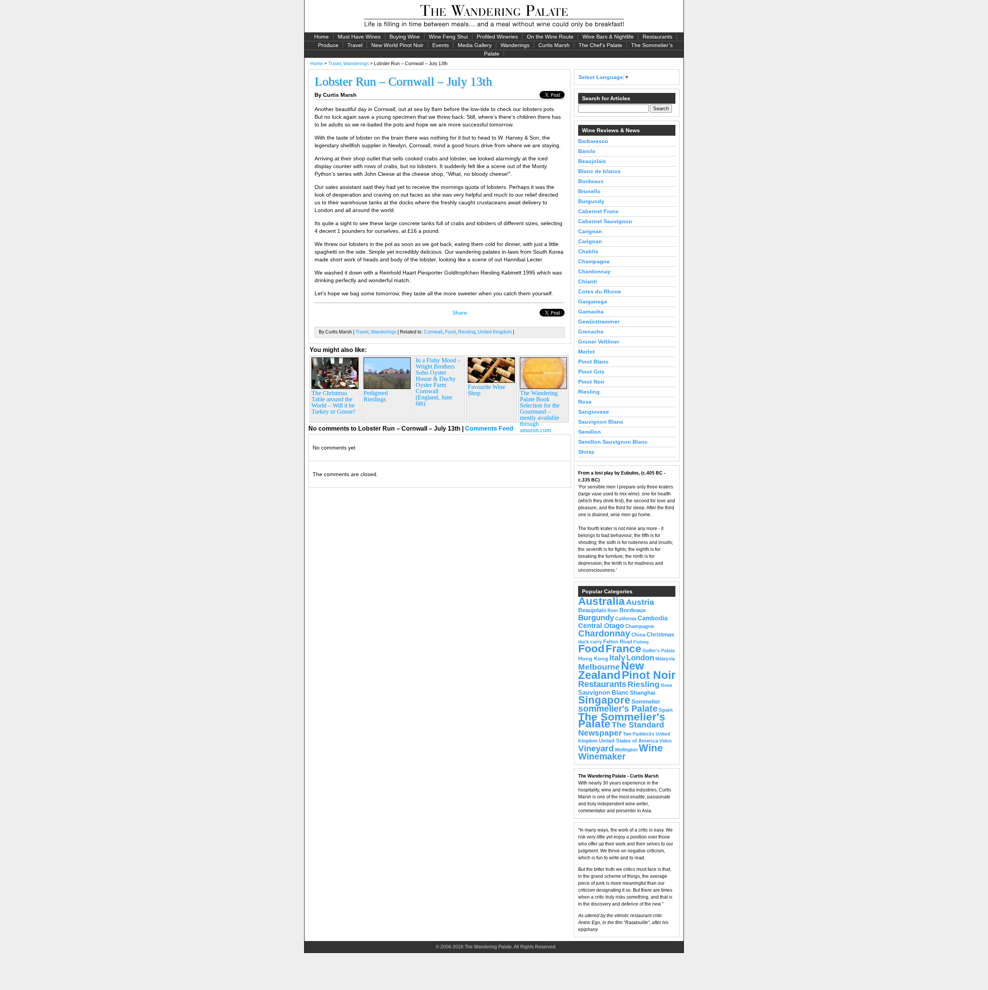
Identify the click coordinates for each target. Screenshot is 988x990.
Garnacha (591, 311)
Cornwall (433, 332)
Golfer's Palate (659, 650)
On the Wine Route (550, 37)
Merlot (586, 352)
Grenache (591, 331)
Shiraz (586, 452)
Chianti (587, 281)
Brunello (589, 191)
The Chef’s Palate (600, 45)
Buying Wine (404, 37)
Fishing (641, 642)
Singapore (604, 700)
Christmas (660, 634)
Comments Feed (489, 428)
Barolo (587, 151)
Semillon (589, 432)
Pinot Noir (591, 382)
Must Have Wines (359, 37)
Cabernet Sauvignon (605, 221)
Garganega (592, 301)
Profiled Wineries (497, 37)
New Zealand (611, 670)
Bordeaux (591, 181)
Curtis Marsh (554, 45)
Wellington (626, 750)
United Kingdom (495, 332)
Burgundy (591, 201)
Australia (601, 601)
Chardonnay (594, 271)
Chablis (588, 251)
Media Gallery (475, 45)
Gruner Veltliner (598, 341)
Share (459, 313)
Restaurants (657, 37)
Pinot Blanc (593, 362)
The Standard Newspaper (621, 728)
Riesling (466, 332)
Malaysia (665, 659)
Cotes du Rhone (599, 291)
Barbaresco (593, 141)
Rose (585, 402)
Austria (640, 602)
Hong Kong (593, 658)
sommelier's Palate (618, 709)
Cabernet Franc (598, 211)
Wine (651, 748)
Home (321, 37)
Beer (612, 610)
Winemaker (602, 756)
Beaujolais (592, 161)
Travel (354, 45)
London (640, 657)
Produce (328, 45)
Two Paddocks (639, 734)
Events (440, 45)
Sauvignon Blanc (600, 422)
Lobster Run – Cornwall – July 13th (403, 81)
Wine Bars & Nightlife (608, 37)
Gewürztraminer (598, 321)
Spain (666, 710)
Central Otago (601, 626)
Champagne (594, 261)
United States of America (628, 741)
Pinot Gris (591, 372)
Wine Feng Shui (448, 37)
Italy (617, 657)
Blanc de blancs (599, 171)
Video (665, 741)
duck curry (590, 642)
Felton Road (617, 642)
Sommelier (645, 702)
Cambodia (653, 618)
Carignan (590, 231)
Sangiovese (593, 412)
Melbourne (599, 666)
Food (450, 332)
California (625, 618)
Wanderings (515, 45)
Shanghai (642, 693)
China (638, 635)
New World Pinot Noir (397, 45)
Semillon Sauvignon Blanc (613, 442)
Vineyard (596, 748)
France (623, 649)
